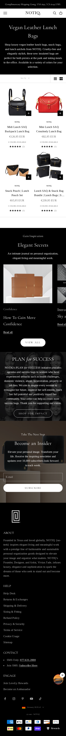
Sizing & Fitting (12, 611)
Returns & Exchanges (15, 599)
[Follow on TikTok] (40, 698)
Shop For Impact (33, 413)
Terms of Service (12, 630)
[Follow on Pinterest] (22, 698)
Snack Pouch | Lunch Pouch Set (17, 193)
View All (33, 342)
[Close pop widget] (62, 675)
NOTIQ (17, 122)
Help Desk (9, 593)
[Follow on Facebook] (5, 698)
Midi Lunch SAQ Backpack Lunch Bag (17, 129)
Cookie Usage (11, 636)
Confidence (10, 309)
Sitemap (7, 642)
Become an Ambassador (16, 689)
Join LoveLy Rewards (15, 683)
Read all (8, 332)
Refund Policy (11, 617)
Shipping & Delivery (15, 605)
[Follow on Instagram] (14, 698)
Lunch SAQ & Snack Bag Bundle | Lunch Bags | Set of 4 (49, 193)
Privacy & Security (14, 624)
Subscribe (33, 487)
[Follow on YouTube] (31, 698)
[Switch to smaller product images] (61, 78)
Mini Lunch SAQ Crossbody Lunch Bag (48, 129)
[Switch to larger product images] (55, 78)
